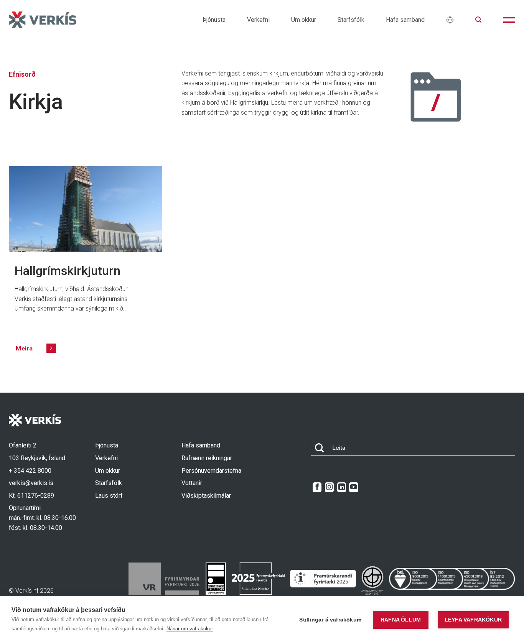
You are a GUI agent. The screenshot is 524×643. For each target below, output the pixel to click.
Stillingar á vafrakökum (330, 620)
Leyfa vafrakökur (473, 620)
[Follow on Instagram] (329, 487)
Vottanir (191, 483)
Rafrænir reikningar (206, 458)
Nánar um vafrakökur (189, 628)
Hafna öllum (401, 620)
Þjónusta (214, 19)
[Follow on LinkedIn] (341, 487)
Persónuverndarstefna (211, 470)
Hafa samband (405, 19)
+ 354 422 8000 (30, 470)
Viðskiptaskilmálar (206, 495)
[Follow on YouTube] (353, 487)
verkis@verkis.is (31, 483)
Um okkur (303, 19)
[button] (478, 19)
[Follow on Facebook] (317, 487)
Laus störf (109, 495)
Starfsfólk (351, 19)
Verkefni (258, 19)
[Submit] (319, 448)
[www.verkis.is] (42, 20)
